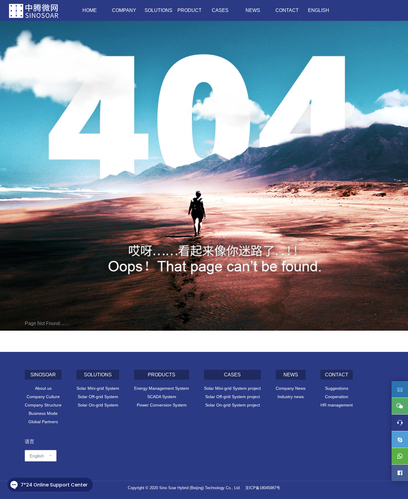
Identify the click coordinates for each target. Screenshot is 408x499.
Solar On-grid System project (232, 405)
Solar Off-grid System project (232, 396)
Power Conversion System (162, 405)
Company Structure (43, 405)
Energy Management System (161, 388)
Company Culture (43, 396)
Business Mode (43, 413)
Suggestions (336, 388)
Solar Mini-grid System (97, 388)
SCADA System (161, 396)
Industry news (290, 396)
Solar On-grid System (98, 405)
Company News (291, 388)
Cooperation (336, 396)
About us (43, 388)
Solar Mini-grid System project (232, 388)
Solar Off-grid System (98, 396)
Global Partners (43, 421)
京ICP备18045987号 (262, 488)
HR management (336, 405)
